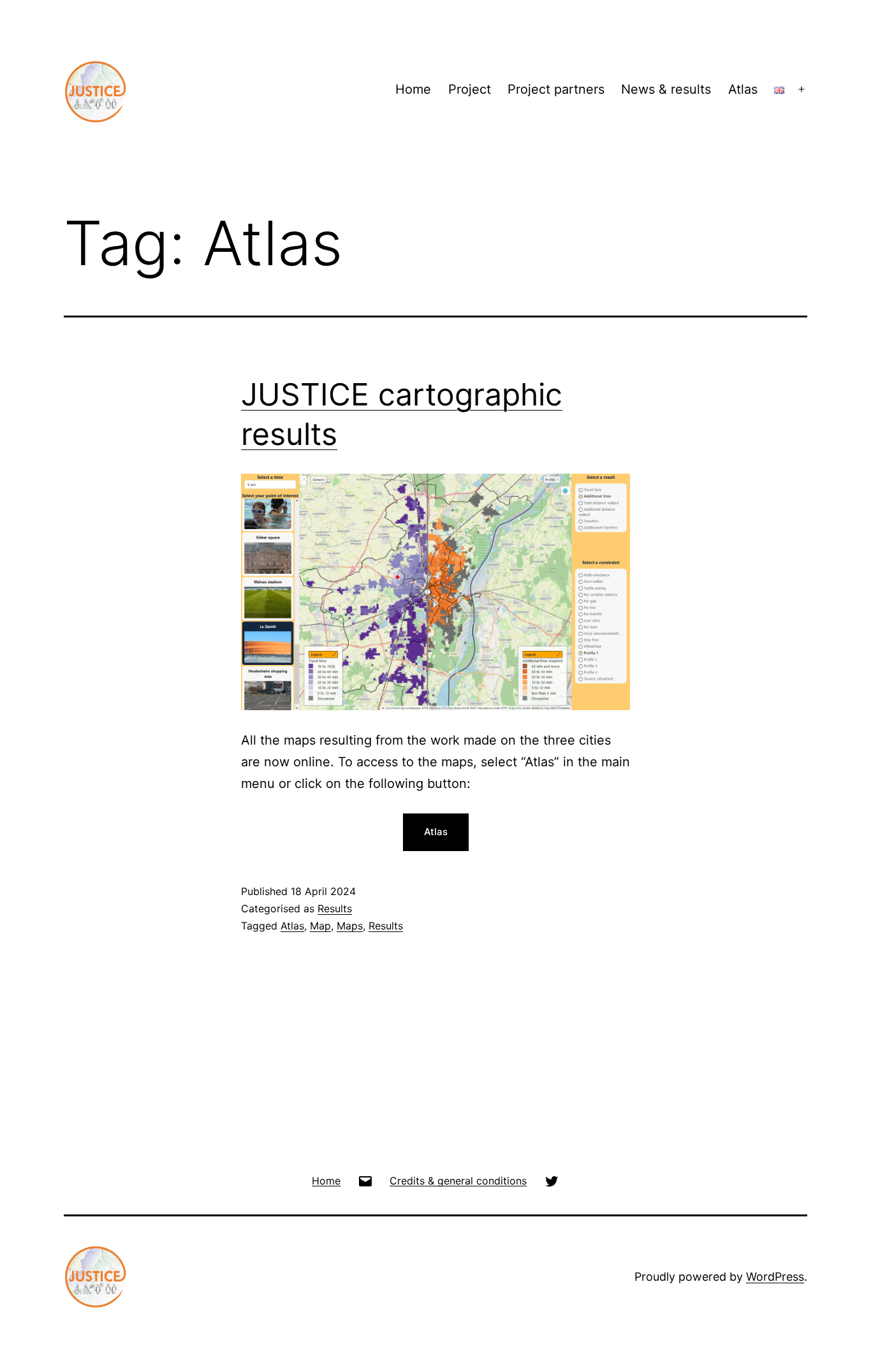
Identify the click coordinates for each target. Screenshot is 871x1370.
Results (335, 908)
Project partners (556, 89)
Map (320, 925)
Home (413, 89)
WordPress (775, 1276)
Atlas (743, 89)
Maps (350, 925)
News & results (666, 89)
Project (469, 89)
